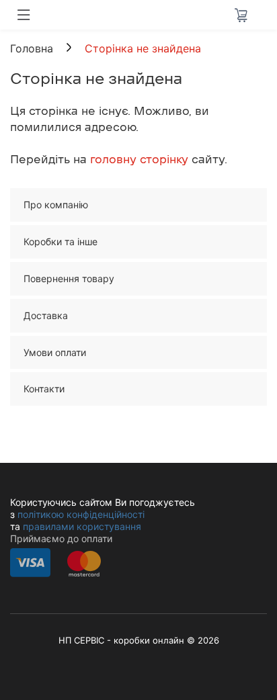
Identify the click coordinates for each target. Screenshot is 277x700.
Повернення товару (69, 278)
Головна (31, 48)
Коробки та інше (60, 241)
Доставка (46, 315)
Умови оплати (55, 352)
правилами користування (82, 526)
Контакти (44, 388)
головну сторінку (139, 159)
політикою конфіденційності (81, 514)
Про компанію (56, 204)
